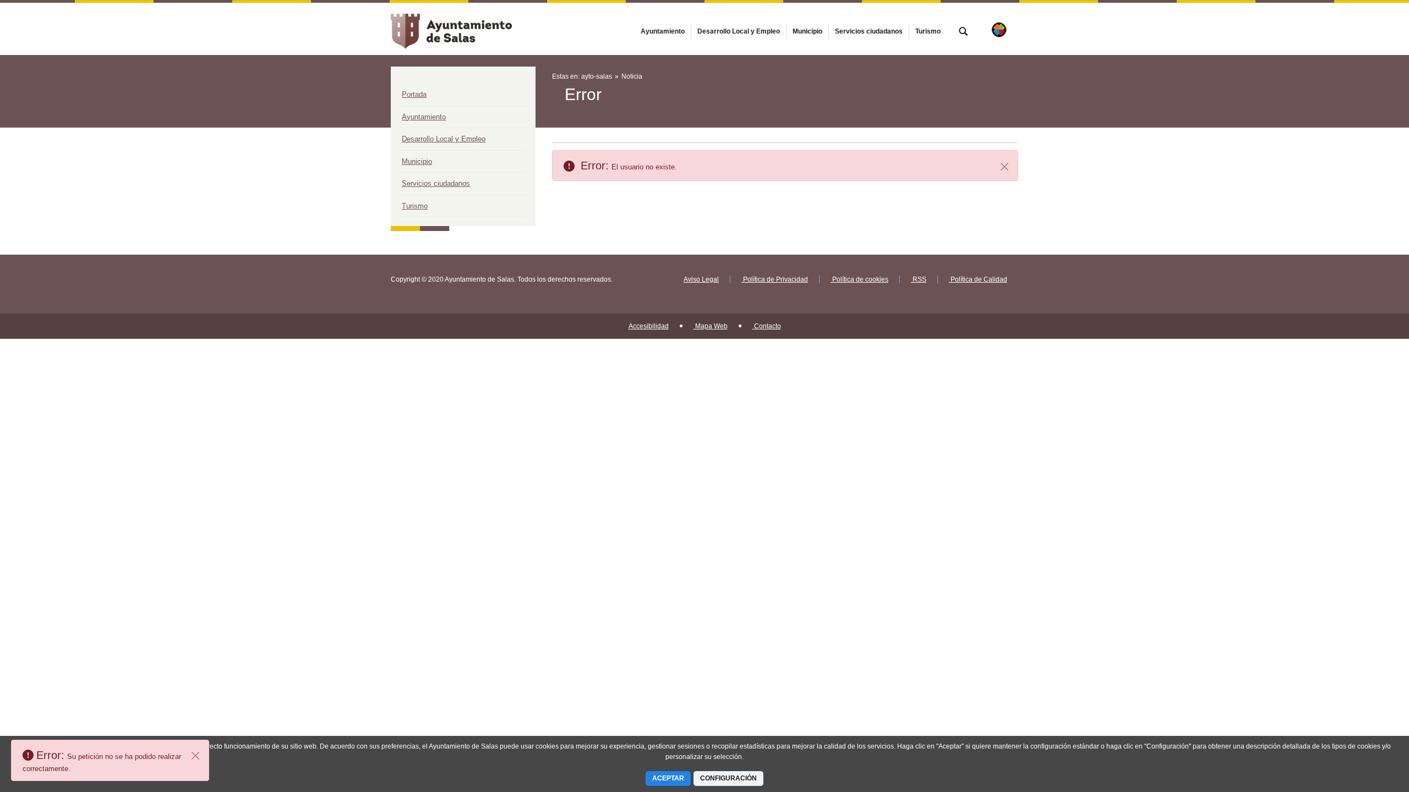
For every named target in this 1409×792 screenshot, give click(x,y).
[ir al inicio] (1365, 726)
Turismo (415, 206)
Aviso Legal (701, 279)
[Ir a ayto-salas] (451, 28)
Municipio (417, 161)
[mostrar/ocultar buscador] (963, 32)
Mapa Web (710, 326)
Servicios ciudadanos (436, 183)
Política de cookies (859, 279)
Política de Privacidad (774, 279)
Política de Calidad (978, 279)
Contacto (766, 326)
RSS (918, 279)
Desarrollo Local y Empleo (443, 139)
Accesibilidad (649, 326)
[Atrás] (556, 109)
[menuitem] (662, 31)
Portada (414, 94)
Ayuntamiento (424, 117)
